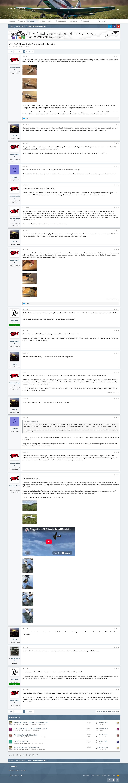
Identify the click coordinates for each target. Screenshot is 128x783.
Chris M (16, 730)
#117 (117, 628)
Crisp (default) (14, 776)
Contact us (86, 776)
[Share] (114, 56)
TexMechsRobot (15, 47)
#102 (117, 124)
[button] (37, 21)
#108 (117, 249)
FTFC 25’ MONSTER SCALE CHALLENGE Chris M (30, 729)
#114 (117, 417)
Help (109, 776)
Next (30, 51)
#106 (117, 208)
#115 (117, 452)
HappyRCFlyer (17, 724)
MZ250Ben (16, 743)
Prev (11, 51)
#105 (117, 185)
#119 (117, 668)
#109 (117, 309)
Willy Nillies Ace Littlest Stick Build (25, 735)
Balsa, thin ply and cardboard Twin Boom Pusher (31, 722)
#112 (117, 372)
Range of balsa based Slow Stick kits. (26, 747)
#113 (117, 399)
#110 (117, 330)
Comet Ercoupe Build (21, 741)
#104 (117, 166)
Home (13, 21)
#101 (117, 56)
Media (74, 21)
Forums (32, 21)
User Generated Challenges (32, 730)
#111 (117, 353)
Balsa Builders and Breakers (37, 724)
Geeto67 (15, 177)
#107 (117, 230)
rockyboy (14, 320)
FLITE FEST (24, 770)
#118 (117, 647)
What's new (46, 21)
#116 (117, 475)
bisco (100, 743)
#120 (117, 689)
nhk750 (14, 135)
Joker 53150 (17, 737)
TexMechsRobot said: (30, 421)
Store (22, 21)
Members (86, 21)
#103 (117, 143)
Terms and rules (95, 776)
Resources (62, 21)
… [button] (17, 51)
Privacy (104, 776)
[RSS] (118, 775)
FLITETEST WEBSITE (14, 770)
